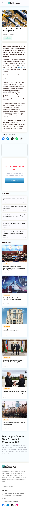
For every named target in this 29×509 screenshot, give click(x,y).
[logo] (14, 3)
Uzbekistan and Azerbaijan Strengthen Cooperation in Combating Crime (13, 361)
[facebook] (3, 138)
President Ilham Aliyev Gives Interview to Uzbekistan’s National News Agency (14, 392)
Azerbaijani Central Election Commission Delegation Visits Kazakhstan (14, 329)
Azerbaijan (8, 38)
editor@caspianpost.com (11, 501)
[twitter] (12, 138)
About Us (6, 498)
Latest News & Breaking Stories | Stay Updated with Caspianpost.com (15, 494)
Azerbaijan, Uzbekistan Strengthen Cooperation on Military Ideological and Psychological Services (14, 268)
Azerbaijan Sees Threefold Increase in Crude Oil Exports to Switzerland (13, 298)
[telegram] (7, 138)
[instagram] (16, 505)
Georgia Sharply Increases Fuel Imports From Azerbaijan (14, 423)
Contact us (14, 180)
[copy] (21, 138)
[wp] (16, 138)
